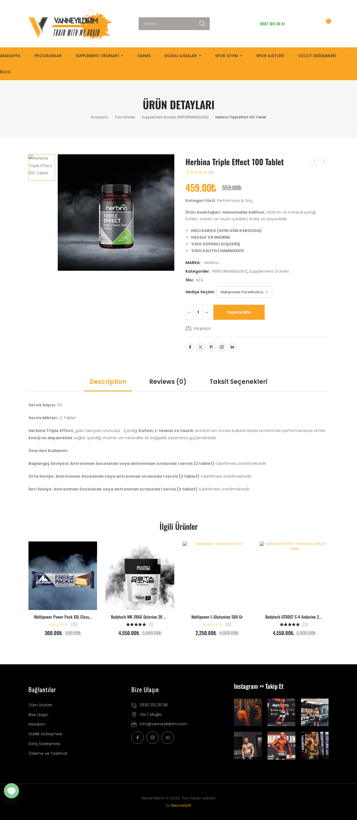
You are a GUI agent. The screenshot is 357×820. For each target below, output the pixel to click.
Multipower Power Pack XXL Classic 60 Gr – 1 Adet (75, 617)
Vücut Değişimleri (317, 55)
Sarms (144, 55)
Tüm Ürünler (125, 117)
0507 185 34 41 (272, 23)
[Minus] (189, 312)
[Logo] (68, 24)
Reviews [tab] (168, 381)
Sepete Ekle (239, 312)
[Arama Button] (204, 23)
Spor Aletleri (270, 55)
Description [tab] (108, 381)
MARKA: (193, 262)
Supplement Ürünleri (97, 55)
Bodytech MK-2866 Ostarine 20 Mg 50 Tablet (147, 617)
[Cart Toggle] (325, 23)
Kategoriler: (197, 271)
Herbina (211, 262)
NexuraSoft (181, 805)
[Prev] (314, 161)
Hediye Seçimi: (200, 292)
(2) (305, 625)
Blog (5, 72)
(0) (211, 172)
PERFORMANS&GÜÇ (193, 117)
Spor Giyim (226, 55)
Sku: (189, 280)
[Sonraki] (324, 161)
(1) (151, 625)
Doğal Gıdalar (181, 55)
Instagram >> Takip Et (258, 686)
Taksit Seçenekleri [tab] (238, 381)
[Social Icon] (189, 347)
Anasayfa (10, 55)
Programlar (48, 55)
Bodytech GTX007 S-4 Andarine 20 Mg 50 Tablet (304, 617)
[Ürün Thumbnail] (116, 212)
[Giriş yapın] (311, 23)
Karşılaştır (202, 328)
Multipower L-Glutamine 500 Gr (217, 617)
